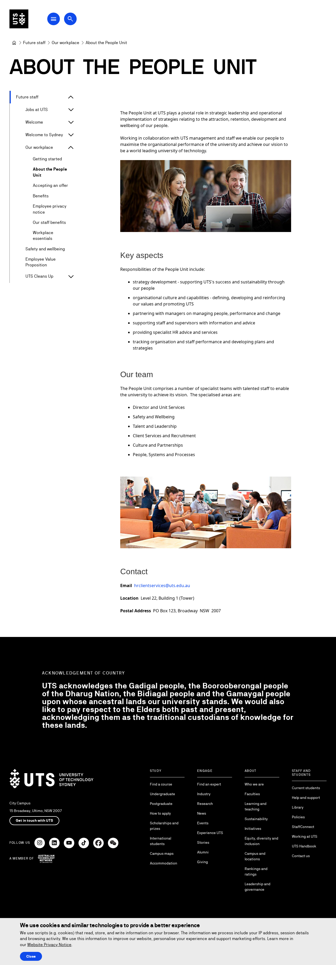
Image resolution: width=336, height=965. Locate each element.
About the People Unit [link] (106, 42)
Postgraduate (161, 803)
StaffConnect (303, 827)
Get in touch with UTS (34, 820)
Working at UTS (304, 836)
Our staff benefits (49, 222)
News (201, 813)
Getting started (47, 158)
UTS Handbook (304, 846)
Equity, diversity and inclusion (261, 841)
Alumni (203, 852)
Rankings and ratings (256, 871)
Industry (204, 794)
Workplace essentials (43, 235)
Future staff (27, 96)
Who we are (254, 784)
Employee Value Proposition (40, 262)
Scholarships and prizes (164, 826)
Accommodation (163, 863)
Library (297, 807)
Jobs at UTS (36, 109)
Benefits (41, 195)
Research (205, 803)
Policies (298, 817)
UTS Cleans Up (39, 276)
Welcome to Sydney (44, 134)
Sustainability (256, 819)
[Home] (14, 42)
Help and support (306, 797)
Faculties (252, 794)
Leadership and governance (257, 887)
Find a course (161, 784)
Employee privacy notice (49, 209)
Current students (306, 788)
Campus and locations (255, 856)
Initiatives (253, 828)
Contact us (301, 856)
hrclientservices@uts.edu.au (162, 585)
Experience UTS (210, 833)
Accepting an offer (50, 185)
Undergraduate (162, 794)
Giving (202, 862)
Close (31, 956)
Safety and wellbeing (45, 248)
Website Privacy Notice (49, 944)
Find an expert (209, 784)
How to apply (160, 813)
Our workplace (39, 147)
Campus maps (162, 853)
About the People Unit (50, 172)
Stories (203, 842)
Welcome (34, 122)
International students (160, 841)
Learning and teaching (255, 806)
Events (202, 823)
